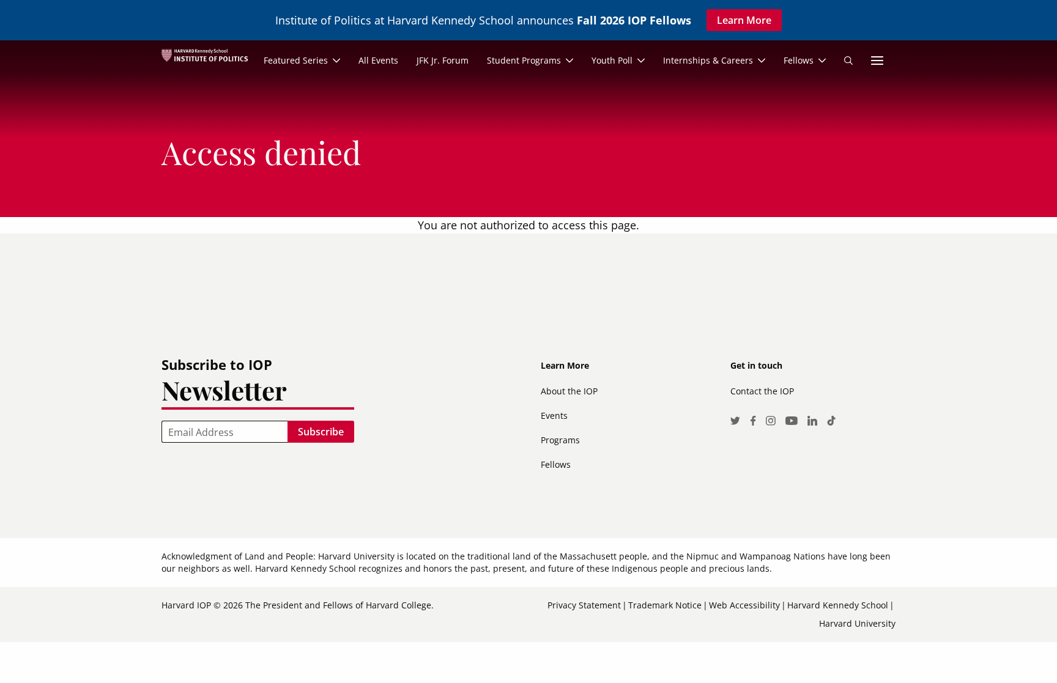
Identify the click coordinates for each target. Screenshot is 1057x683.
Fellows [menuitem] (799, 60)
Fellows (556, 464)
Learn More (744, 20)
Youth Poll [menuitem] (612, 60)
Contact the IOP (762, 391)
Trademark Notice (665, 605)
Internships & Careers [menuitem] (708, 60)
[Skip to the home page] (209, 60)
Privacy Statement (584, 605)
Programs (560, 440)
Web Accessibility (744, 605)
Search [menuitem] (848, 60)
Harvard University (857, 623)
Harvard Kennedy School (837, 605)
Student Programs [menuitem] (524, 60)
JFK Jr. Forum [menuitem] (443, 60)
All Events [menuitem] (378, 60)
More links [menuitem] (877, 60)
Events (554, 415)
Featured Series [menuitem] (296, 60)
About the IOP (569, 391)
